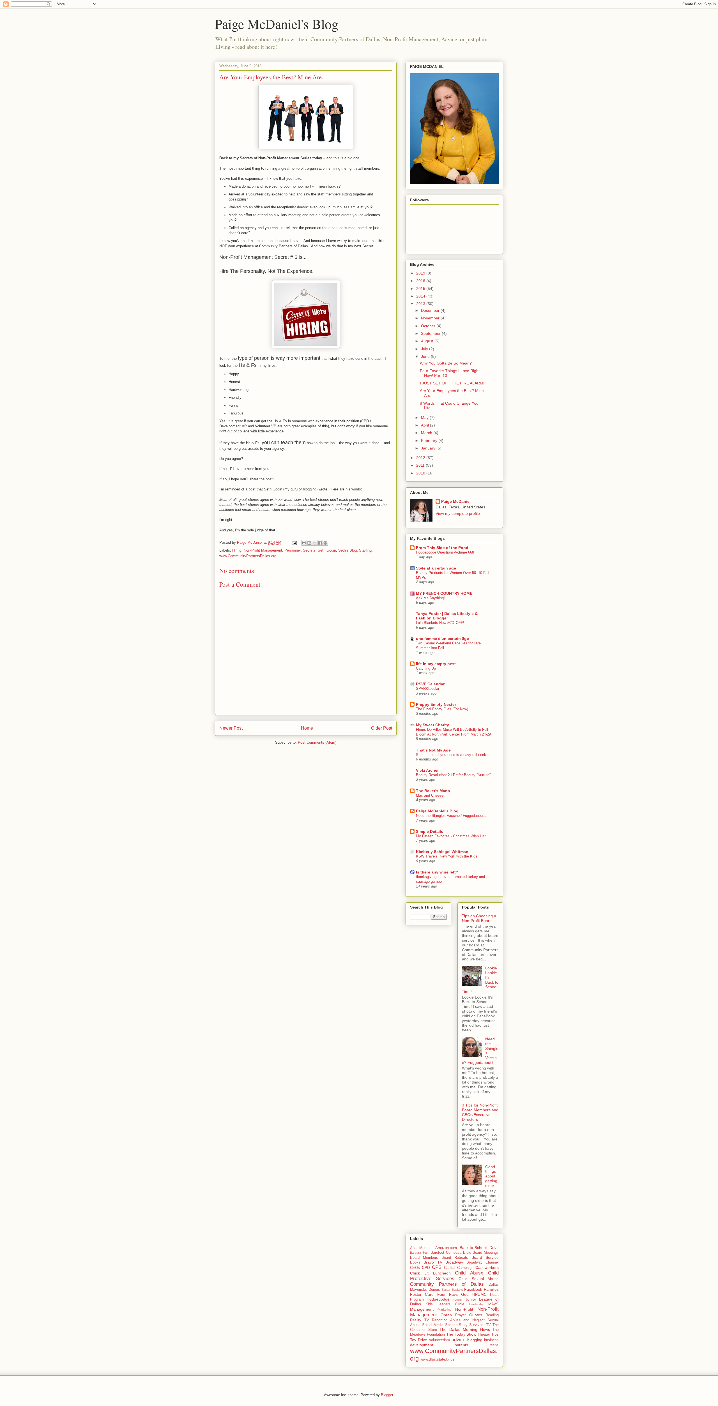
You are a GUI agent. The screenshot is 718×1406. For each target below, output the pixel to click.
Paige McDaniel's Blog (276, 24)
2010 (421, 473)
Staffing (365, 550)
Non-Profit (464, 1309)
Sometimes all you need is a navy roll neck (451, 755)
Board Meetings (486, 1253)
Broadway (454, 1262)
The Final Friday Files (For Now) (442, 709)
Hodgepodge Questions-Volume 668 (445, 552)
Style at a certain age (436, 568)
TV (488, 1325)
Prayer (460, 1315)
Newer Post (231, 728)
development (421, 1345)
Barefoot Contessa (446, 1253)
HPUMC (479, 1294)
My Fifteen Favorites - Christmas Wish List (451, 836)
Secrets (309, 550)
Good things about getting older (491, 1176)
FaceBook (473, 1289)
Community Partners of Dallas (447, 1284)
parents (461, 1345)
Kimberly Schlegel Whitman (442, 851)
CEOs (415, 1268)
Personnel (292, 550)
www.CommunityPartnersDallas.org (247, 556)
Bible (467, 1253)
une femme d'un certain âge (442, 638)
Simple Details (429, 831)
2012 (421, 457)
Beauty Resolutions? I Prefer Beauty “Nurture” (453, 775)
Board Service (485, 1257)
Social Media (433, 1325)
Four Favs (447, 1294)
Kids (429, 1304)
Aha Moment (421, 1248)
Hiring (236, 550)
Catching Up (426, 668)
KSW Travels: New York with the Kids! (447, 856)
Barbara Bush (419, 1252)
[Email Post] (294, 542)
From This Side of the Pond (442, 547)
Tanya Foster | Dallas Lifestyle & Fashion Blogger (447, 615)
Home (307, 728)
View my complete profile (458, 513)
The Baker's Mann (433, 791)
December (431, 310)
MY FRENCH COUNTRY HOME (444, 593)
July (425, 349)
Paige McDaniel (456, 501)
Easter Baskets (452, 1289)
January (428, 448)
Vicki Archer (427, 770)
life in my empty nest (436, 663)
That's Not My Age (433, 750)
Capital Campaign (458, 1268)
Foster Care (422, 1294)
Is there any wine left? (437, 872)
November (431, 318)
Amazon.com (446, 1248)
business (491, 1340)
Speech (451, 1325)
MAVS (493, 1304)
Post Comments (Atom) (317, 742)
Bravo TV (433, 1262)
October (428, 326)
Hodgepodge (438, 1299)
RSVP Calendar (430, 684)
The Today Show (461, 1334)
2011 (421, 465)
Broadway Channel (482, 1262)
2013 (421, 303)
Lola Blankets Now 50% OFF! (440, 623)
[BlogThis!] (309, 543)
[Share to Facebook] (320, 543)
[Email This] (304, 543)
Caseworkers (487, 1267)
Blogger (387, 1395)
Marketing (444, 1309)
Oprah (446, 1315)
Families (491, 1289)
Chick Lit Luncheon (430, 1273)
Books (415, 1262)
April (425, 425)
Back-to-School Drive (479, 1247)
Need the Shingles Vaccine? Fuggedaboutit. (451, 815)
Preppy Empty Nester (436, 704)
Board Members (424, 1258)
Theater (484, 1334)
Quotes (475, 1315)
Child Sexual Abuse (479, 1278)
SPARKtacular (427, 688)
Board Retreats (454, 1258)
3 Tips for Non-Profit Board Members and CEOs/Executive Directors (480, 1112)
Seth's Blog (347, 550)
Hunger (457, 1299)
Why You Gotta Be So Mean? (446, 363)
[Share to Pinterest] (325, 543)
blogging (474, 1340)
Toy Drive (418, 1340)
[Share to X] (314, 543)
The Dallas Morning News (464, 1329)
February (429, 440)
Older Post (381, 728)
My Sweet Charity (432, 725)
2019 (421, 273)
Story (463, 1325)
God (465, 1294)
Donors (434, 1290)
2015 (421, 288)
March (427, 432)
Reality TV (419, 1320)
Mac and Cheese (429, 795)
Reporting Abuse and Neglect (458, 1320)
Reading (492, 1315)
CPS (436, 1267)
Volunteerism (439, 1340)
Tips (495, 1334)
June (426, 356)
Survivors (477, 1325)
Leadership (476, 1304)
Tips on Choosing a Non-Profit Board (479, 918)
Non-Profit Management (263, 550)
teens (494, 1345)
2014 (421, 296)
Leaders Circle (451, 1304)
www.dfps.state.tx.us (437, 1359)
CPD (426, 1267)
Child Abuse (469, 1273)
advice (458, 1339)
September (431, 333)
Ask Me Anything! (430, 598)
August (427, 341)
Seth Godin (327, 550)
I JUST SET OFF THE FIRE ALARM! (452, 383)
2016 (421, 280)
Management (422, 1309)
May (425, 417)
